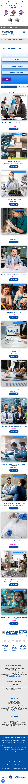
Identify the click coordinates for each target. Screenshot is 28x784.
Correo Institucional (23, 646)
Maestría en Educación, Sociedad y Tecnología (14, 274)
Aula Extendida (14, 653)
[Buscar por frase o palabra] (26, 27)
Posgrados (18, 676)
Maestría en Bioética (14, 161)
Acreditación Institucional (23, 654)
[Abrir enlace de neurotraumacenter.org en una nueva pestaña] (4, 777)
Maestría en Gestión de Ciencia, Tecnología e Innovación (14, 465)
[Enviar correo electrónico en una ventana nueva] (14, 751)
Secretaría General (23, 649)
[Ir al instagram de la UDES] (8, 641)
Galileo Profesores (14, 648)
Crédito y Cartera (5, 654)
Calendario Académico (5, 646)
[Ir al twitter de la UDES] (12, 641)
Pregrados (11, 676)
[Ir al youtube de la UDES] (16, 641)
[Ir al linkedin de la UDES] (23, 641)
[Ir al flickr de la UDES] (19, 641)
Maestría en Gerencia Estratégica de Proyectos (14, 426)
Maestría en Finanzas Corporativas (14, 389)
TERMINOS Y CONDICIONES (14, 761)
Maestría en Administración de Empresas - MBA (14, 123)
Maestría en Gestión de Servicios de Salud (14, 503)
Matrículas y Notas (5, 651)
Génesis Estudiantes (14, 651)
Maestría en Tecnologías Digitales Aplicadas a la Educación (14, 618)
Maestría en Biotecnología (14, 199)
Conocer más (14, 129)
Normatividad (23, 651)
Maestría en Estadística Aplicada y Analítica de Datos (14, 350)
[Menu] (24, 32)
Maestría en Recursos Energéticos (14, 579)
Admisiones (5, 648)
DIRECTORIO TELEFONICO (14, 764)
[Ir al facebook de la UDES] (4, 641)
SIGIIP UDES (14, 655)
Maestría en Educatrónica (14, 312)
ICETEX (14, 645)
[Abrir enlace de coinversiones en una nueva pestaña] (17, 777)
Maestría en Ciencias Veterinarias (14, 237)
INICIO (14, 758)
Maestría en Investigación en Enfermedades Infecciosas (14, 541)
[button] (3, 781)
